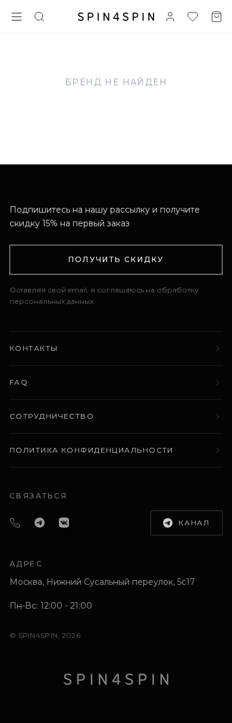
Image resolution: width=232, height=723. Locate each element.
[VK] (64, 523)
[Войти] (170, 16)
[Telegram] (40, 523)
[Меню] (17, 17)
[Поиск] (39, 16)
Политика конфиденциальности (92, 449)
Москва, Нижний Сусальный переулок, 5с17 (102, 581)
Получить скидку (116, 259)
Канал (194, 522)
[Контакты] (15, 523)
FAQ (19, 382)
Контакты (34, 348)
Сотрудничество (52, 416)
